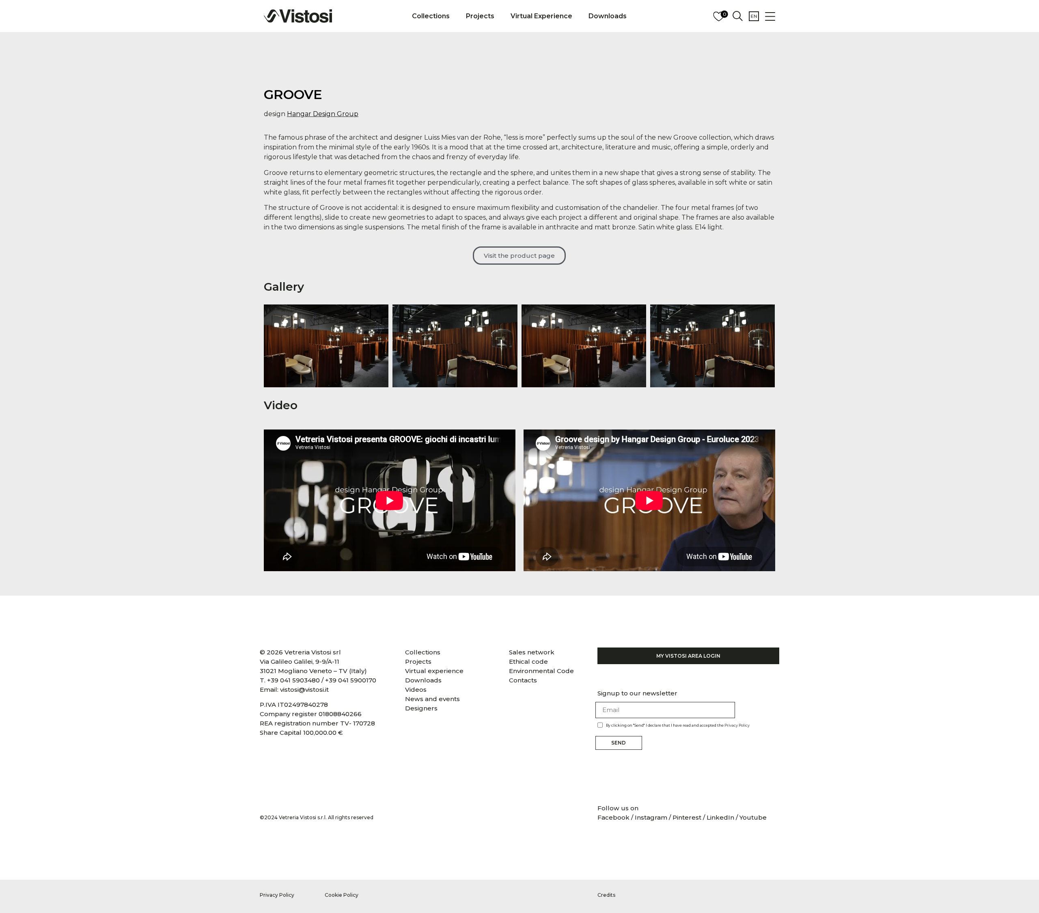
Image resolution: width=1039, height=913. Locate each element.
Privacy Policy (737, 725)
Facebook (614, 817)
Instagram (651, 817)
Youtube (753, 817)
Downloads (607, 16)
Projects (480, 16)
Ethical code (528, 661)
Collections (431, 16)
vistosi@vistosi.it (304, 689)
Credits (606, 895)
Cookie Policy (341, 895)
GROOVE (293, 94)
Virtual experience (434, 671)
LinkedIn (720, 817)
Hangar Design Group (322, 114)
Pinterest (687, 817)
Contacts (523, 680)
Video (280, 405)
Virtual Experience (541, 16)
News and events (432, 699)
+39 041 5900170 (350, 680)
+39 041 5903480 (293, 680)
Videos (416, 689)
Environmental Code (541, 671)
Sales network (531, 652)
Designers (421, 708)
